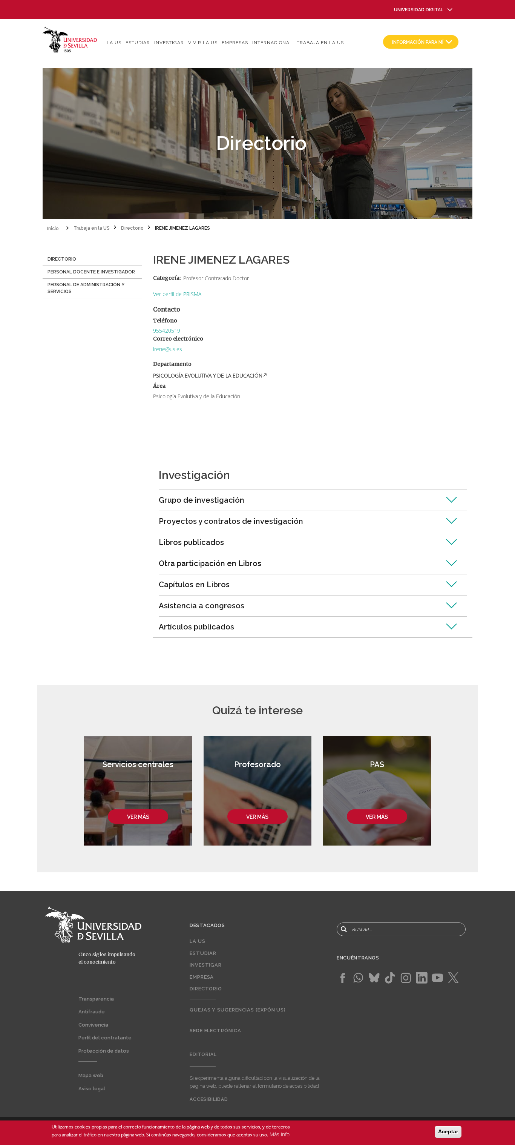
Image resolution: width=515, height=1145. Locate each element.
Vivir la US (203, 42)
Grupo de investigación (201, 500)
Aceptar (448, 1131)
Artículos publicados (196, 626)
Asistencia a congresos (201, 605)
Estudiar (138, 42)
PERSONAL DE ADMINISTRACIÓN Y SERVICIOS (86, 288)
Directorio (206, 989)
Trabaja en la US (320, 42)
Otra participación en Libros (210, 563)
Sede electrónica (215, 1030)
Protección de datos (103, 1051)
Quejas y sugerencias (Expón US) (238, 1010)
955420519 (166, 330)
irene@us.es (167, 349)
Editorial (203, 1054)
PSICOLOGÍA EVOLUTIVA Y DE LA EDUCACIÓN (207, 375)
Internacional (272, 42)
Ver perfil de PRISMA (177, 294)
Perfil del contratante (105, 1038)
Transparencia (96, 999)
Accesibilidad (209, 1099)
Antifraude (91, 1012)
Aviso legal (91, 1088)
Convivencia (93, 1025)
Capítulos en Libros (194, 584)
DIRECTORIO (62, 259)
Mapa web (90, 1075)
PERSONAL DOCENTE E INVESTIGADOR (91, 272)
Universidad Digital (418, 9)
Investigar (169, 42)
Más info (280, 1134)
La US (114, 42)
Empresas (235, 42)
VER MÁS (138, 817)
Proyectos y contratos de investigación (231, 521)
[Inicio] (70, 39)
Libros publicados (191, 542)
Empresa (202, 977)
